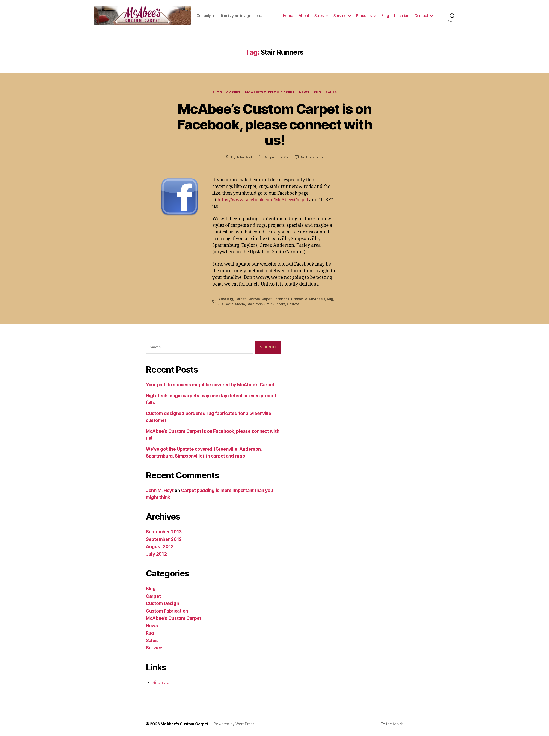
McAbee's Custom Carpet (270, 92)
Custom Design (162, 603)
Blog (385, 15)
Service (340, 15)
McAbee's (317, 299)
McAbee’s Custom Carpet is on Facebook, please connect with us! (274, 124)
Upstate (293, 304)
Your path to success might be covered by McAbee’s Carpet (210, 384)
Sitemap (160, 682)
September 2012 (164, 539)
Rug (317, 92)
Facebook (281, 299)
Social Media (235, 304)
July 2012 (156, 554)
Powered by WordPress (233, 724)
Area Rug (225, 299)
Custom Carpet (259, 299)
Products (364, 15)
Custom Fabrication (167, 611)
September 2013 (164, 531)
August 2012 (159, 546)
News (304, 92)
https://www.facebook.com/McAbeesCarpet (262, 200)
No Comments (312, 157)
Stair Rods (254, 304)
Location (401, 15)
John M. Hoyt (160, 490)
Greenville (299, 299)
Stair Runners (274, 304)
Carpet (233, 92)
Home (288, 15)
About (304, 15)
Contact (421, 15)
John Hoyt (244, 157)
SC (220, 304)
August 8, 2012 (276, 157)
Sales (319, 15)
